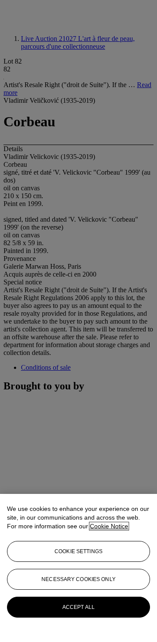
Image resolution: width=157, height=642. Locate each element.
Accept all (78, 607)
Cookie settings (78, 551)
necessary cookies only (78, 579)
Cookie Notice (109, 526)
